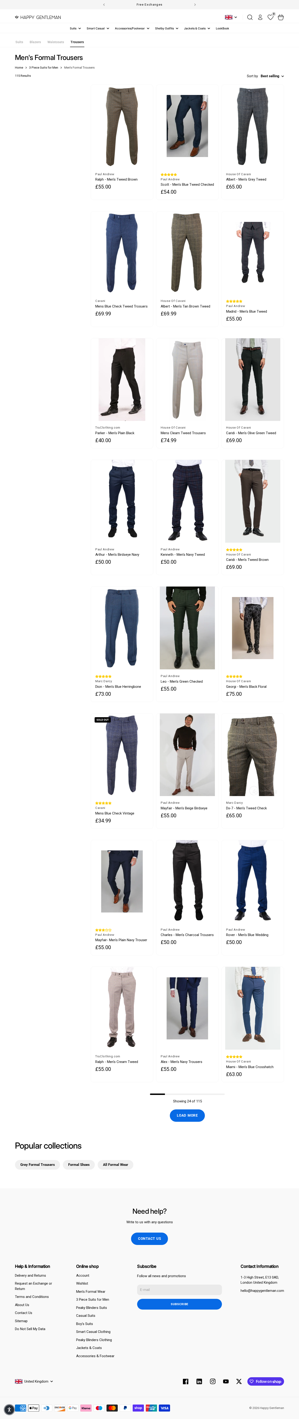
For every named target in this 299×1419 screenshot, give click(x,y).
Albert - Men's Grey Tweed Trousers (246, 179)
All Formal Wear (115, 1165)
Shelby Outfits (164, 28)
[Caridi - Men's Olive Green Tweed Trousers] (253, 379)
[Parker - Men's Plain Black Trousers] (122, 379)
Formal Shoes (79, 1165)
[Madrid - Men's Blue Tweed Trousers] (253, 252)
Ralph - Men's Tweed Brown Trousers (116, 179)
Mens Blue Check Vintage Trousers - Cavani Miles (114, 813)
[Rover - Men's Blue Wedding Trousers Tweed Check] (253, 881)
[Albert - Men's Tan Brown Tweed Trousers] (187, 252)
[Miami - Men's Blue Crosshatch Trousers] (253, 1008)
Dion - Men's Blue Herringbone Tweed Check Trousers (118, 687)
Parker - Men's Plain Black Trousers (114, 433)
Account (82, 1275)
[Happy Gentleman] (38, 17)
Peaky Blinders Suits (91, 1308)
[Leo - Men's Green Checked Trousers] (187, 628)
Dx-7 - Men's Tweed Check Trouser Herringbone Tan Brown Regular (250, 808)
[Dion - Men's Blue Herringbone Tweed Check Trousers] (122, 628)
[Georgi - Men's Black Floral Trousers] (253, 628)
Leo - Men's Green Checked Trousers (182, 681)
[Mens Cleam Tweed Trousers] (187, 379)
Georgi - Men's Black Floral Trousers (246, 687)
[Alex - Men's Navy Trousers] (187, 1008)
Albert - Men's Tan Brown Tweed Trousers (185, 306)
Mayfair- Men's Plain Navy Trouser (121, 940)
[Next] (195, 4)
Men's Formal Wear (90, 1292)
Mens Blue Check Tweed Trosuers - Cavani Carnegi (121, 306)
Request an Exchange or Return (33, 1286)
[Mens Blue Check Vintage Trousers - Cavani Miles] (122, 754)
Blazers (35, 42)
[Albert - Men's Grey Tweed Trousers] (253, 126)
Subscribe (179, 1304)
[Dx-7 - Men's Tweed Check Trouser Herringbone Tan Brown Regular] (253, 754)
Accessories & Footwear (95, 1356)
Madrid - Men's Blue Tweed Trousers (246, 311)
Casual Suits (85, 1316)
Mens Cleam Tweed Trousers (183, 433)
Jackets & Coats (195, 28)
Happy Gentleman (272, 1408)
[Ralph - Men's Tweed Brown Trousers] (122, 126)
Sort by (252, 76)
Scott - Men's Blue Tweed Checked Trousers (187, 184)
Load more (187, 1115)
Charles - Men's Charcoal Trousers (187, 935)
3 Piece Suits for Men (92, 1299)
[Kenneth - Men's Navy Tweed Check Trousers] (187, 501)
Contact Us (23, 1313)
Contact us (149, 1239)
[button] (169, 174)
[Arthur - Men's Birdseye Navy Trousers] (122, 501)
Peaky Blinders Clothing (94, 1340)
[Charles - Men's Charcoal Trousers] (187, 881)
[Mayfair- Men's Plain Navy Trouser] (122, 881)
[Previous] (104, 4)
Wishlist (82, 1283)
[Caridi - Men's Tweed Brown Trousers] (253, 501)
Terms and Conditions (32, 1297)
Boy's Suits (84, 1324)
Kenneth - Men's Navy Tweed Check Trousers (183, 554)
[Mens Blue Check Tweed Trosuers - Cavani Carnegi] (122, 252)
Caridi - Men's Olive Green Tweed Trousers (251, 433)
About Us (22, 1305)
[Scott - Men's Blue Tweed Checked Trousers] (187, 126)
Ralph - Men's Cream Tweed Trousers (116, 1062)
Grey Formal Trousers (37, 1165)
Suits (73, 28)
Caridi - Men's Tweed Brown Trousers (247, 560)
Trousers (77, 42)
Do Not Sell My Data (30, 1329)
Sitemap (21, 1321)
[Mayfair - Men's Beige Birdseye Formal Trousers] (187, 754)
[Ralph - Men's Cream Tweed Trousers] (122, 1008)
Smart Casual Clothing (93, 1332)
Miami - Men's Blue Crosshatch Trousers (250, 1067)
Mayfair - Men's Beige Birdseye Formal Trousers (184, 808)
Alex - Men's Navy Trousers (181, 1062)
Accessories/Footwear (130, 28)
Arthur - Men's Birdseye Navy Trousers (117, 554)
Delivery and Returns (30, 1275)
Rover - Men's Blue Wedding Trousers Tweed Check (247, 935)
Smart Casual (96, 28)
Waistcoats (55, 42)
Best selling (270, 76)
